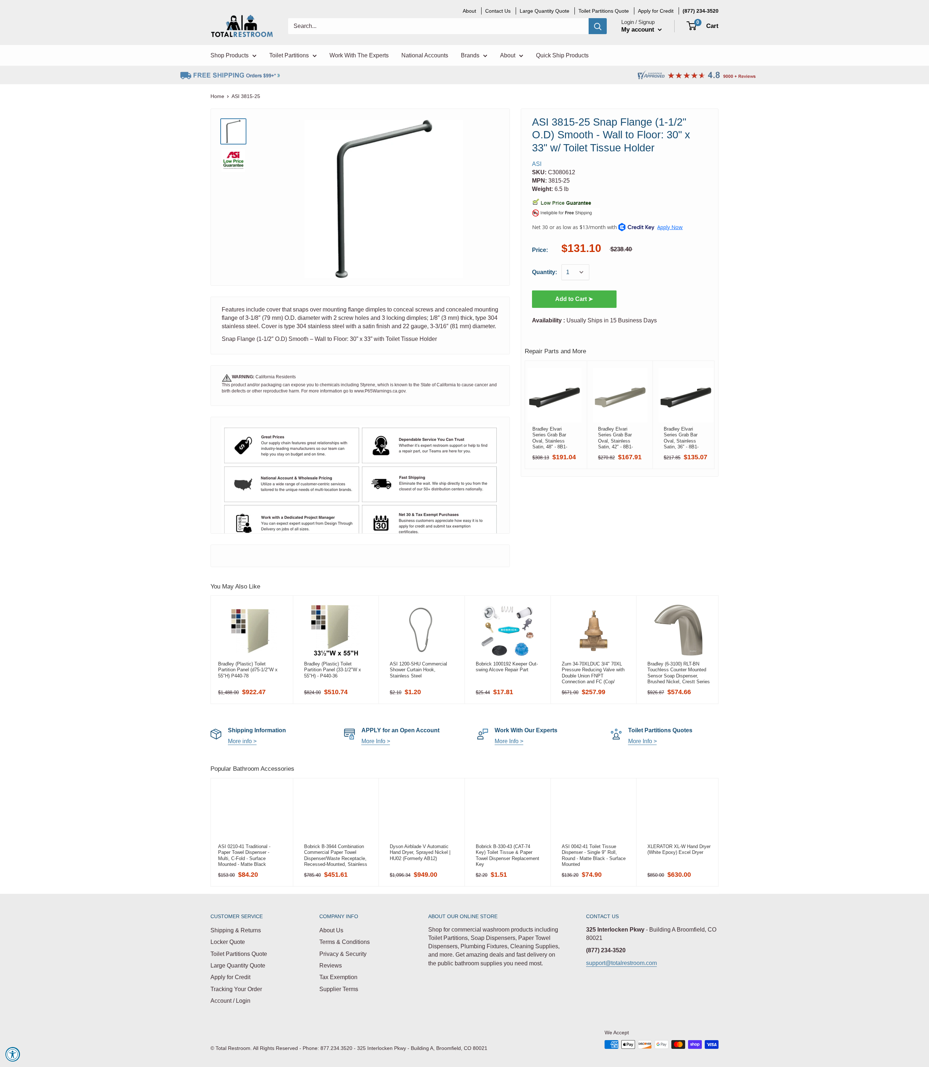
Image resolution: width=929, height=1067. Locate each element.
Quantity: (544, 272)
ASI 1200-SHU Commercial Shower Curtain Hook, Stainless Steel (418, 670)
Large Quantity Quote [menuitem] (544, 11)
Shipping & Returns (235, 930)
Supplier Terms (338, 989)
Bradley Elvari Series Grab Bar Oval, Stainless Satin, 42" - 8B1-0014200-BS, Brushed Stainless (617, 437)
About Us (331, 930)
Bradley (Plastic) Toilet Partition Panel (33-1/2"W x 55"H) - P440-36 (332, 670)
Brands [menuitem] (470, 55)
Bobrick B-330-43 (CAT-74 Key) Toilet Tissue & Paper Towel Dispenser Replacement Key (507, 855)
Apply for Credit (230, 977)
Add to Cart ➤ (574, 299)
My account (638, 29)
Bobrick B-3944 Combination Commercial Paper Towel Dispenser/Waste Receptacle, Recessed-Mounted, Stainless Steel (335, 855)
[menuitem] (701, 11)
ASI (536, 164)
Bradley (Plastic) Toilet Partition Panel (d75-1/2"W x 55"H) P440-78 (248, 670)
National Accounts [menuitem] (424, 55)
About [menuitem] (469, 11)
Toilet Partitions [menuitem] (289, 55)
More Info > (375, 741)
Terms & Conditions (344, 942)
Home (217, 96)
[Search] (598, 26)
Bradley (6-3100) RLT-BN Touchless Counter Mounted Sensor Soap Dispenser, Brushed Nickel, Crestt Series (678, 672)
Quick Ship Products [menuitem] (562, 55)
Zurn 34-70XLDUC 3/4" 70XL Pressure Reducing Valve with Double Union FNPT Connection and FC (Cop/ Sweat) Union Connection (593, 672)
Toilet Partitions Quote (238, 954)
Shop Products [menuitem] (229, 55)
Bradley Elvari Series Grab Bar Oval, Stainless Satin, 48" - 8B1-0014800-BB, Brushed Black (549, 437)
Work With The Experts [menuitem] (359, 55)
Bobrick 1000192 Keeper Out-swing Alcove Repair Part (507, 666)
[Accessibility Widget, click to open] (12, 1054)
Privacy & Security (343, 954)
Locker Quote (227, 942)
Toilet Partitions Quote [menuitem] (603, 11)
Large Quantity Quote (237, 965)
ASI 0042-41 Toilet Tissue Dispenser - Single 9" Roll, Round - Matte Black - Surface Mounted (594, 855)
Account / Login (230, 1001)
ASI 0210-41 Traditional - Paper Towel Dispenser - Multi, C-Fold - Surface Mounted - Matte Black (244, 855)
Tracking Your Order (236, 989)
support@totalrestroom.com (621, 963)
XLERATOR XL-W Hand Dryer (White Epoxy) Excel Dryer (679, 849)
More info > (242, 741)
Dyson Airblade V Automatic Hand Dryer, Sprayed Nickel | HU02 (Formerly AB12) (420, 852)
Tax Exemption (338, 977)
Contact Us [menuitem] (498, 11)
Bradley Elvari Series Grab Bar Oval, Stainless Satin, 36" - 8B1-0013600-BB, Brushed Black (681, 437)
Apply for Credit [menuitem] (656, 11)
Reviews (330, 965)
